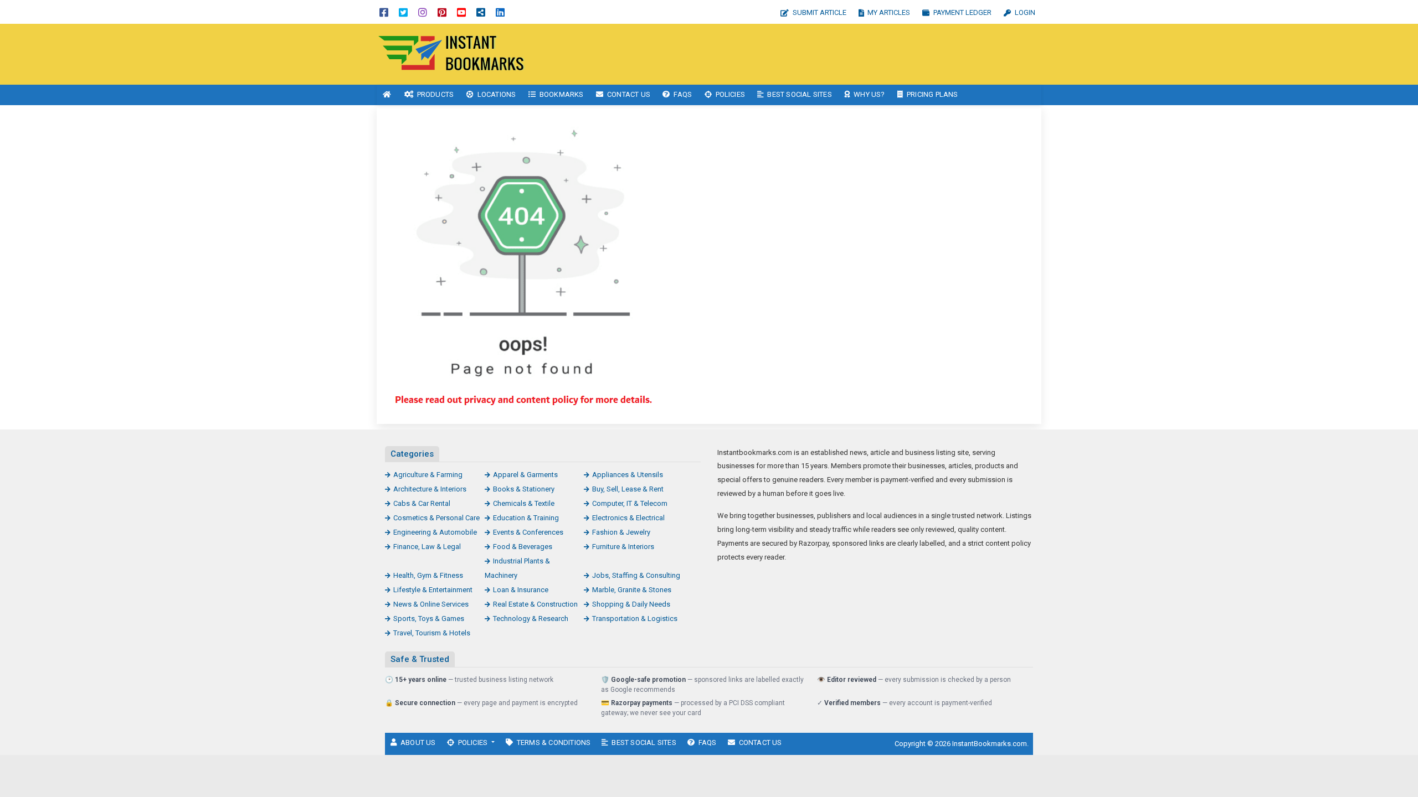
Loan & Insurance (520, 590)
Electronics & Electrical (628, 518)
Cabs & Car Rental (421, 503)
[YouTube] (461, 12)
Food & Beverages (522, 546)
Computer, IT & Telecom (629, 503)
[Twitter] (403, 12)
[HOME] (387, 95)
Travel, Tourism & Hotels (431, 633)
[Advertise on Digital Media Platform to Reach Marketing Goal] (451, 53)
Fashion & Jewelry (621, 532)
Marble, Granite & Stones (631, 590)
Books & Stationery (523, 489)
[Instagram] (422, 12)
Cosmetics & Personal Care (436, 518)
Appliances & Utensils (627, 474)
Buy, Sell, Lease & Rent (628, 489)
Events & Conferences (528, 532)
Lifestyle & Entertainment (432, 590)
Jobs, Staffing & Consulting (636, 575)
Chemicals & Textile (523, 503)
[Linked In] (500, 12)
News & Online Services (431, 604)
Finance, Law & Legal (427, 546)
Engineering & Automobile (435, 532)
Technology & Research (530, 618)
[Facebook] (383, 12)
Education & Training (526, 518)
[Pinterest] (442, 12)
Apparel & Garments (525, 474)
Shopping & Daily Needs (631, 604)
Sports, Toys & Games (428, 618)
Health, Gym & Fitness (428, 575)
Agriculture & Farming (428, 474)
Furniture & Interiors (623, 546)
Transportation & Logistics (634, 618)
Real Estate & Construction (535, 604)
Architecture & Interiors (429, 489)
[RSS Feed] (480, 12)
